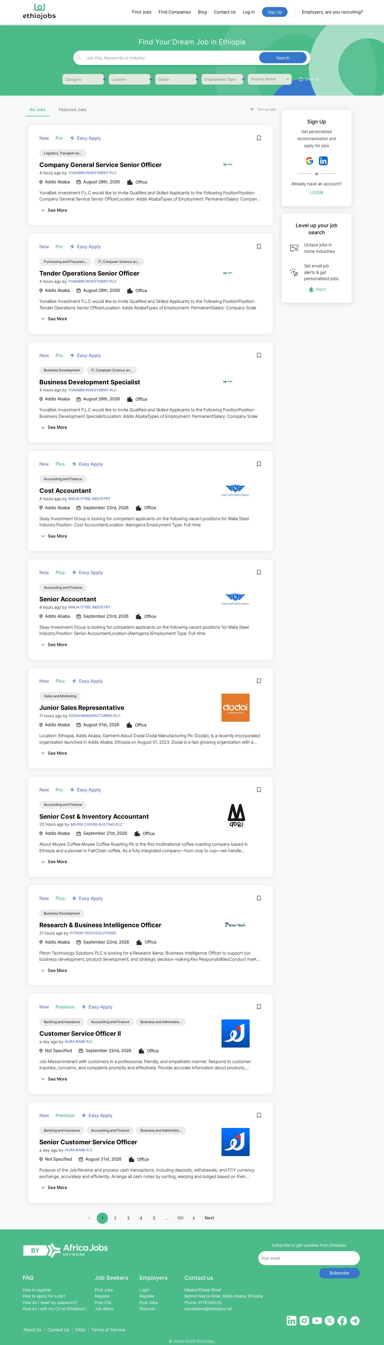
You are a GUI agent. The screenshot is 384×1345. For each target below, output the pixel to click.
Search (283, 57)
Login (316, 192)
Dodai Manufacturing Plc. (95, 715)
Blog (202, 12)
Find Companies (175, 12)
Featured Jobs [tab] (73, 109)
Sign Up (275, 12)
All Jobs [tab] (38, 109)
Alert (321, 289)
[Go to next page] (193, 1218)
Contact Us (225, 12)
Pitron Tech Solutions (93, 933)
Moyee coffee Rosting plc (97, 824)
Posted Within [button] (264, 79)
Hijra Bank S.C (78, 1041)
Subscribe (339, 1272)
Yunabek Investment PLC (92, 172)
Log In (249, 12)
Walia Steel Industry (89, 498)
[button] (260, 109)
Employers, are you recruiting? (332, 12)
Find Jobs (142, 12)
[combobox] (191, 58)
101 (180, 1218)
